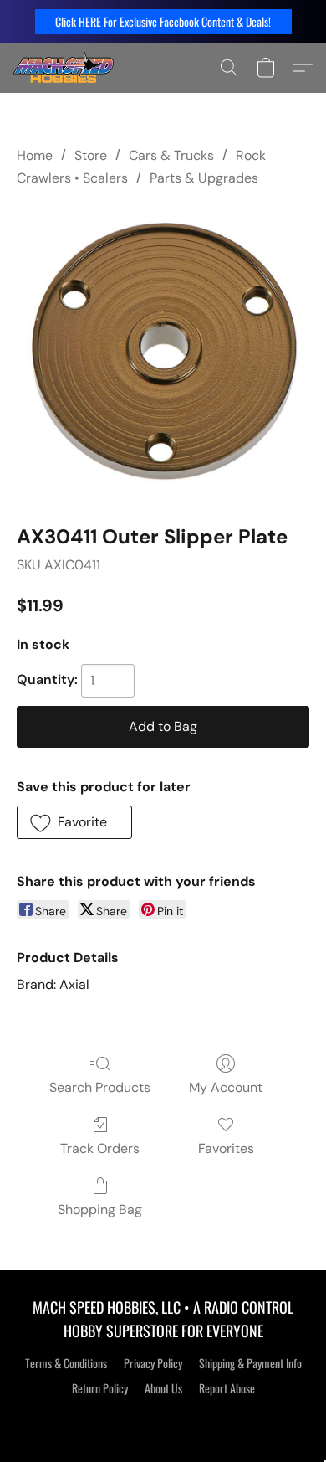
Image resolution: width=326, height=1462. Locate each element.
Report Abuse (227, 1388)
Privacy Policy (153, 1363)
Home (35, 155)
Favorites (226, 1148)
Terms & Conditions (66, 1363)
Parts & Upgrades (204, 178)
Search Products (99, 1087)
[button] (163, 21)
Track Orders (100, 1148)
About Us (163, 1388)
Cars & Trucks (171, 155)
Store (90, 155)
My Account (225, 1087)
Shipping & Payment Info (250, 1363)
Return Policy (100, 1388)
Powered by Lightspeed (163, 1417)
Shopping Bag (100, 1209)
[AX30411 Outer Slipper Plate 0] (163, 351)
